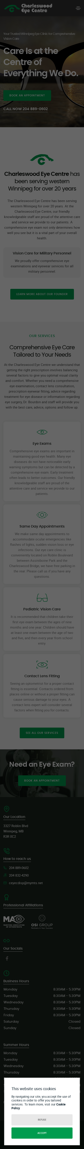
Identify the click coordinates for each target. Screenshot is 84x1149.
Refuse (42, 1120)
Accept (42, 1133)
